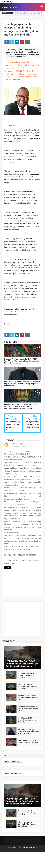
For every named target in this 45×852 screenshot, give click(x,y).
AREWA (7, 761)
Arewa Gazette (9, 7)
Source (7, 324)
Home (18, 850)
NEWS (13, 761)
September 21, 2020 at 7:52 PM (22, 446)
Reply (8, 567)
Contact (25, 850)
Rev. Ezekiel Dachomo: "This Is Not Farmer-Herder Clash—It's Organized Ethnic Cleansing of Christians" (22, 65)
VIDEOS (19, 761)
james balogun (18, 444)
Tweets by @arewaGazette (13, 773)
